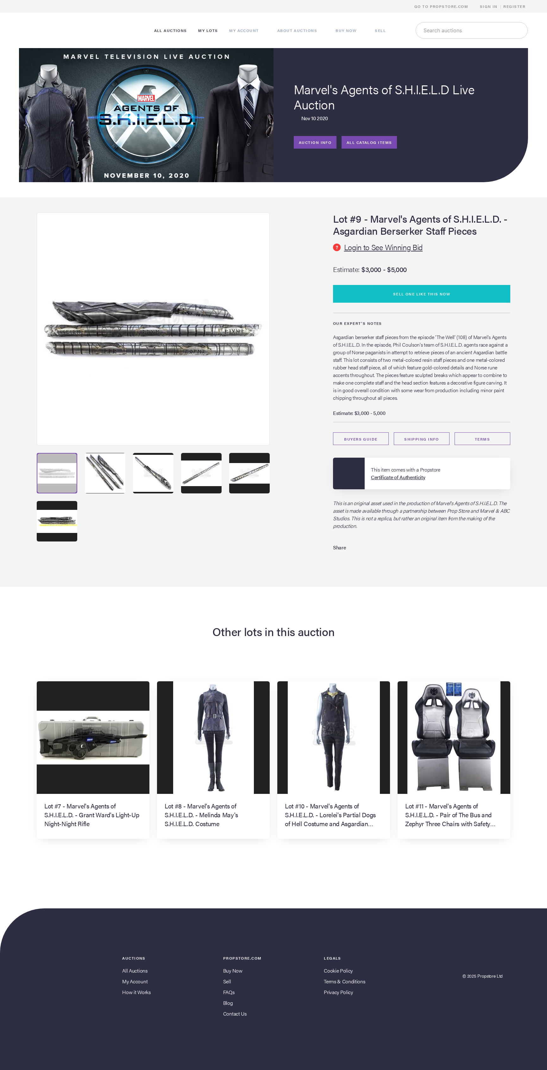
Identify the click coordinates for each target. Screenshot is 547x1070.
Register (514, 6)
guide (360, 439)
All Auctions (134, 971)
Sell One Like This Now (421, 294)
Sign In (489, 6)
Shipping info (421, 439)
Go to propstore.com (442, 6)
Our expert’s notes (357, 323)
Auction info (315, 142)
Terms (482, 439)
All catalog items (369, 142)
